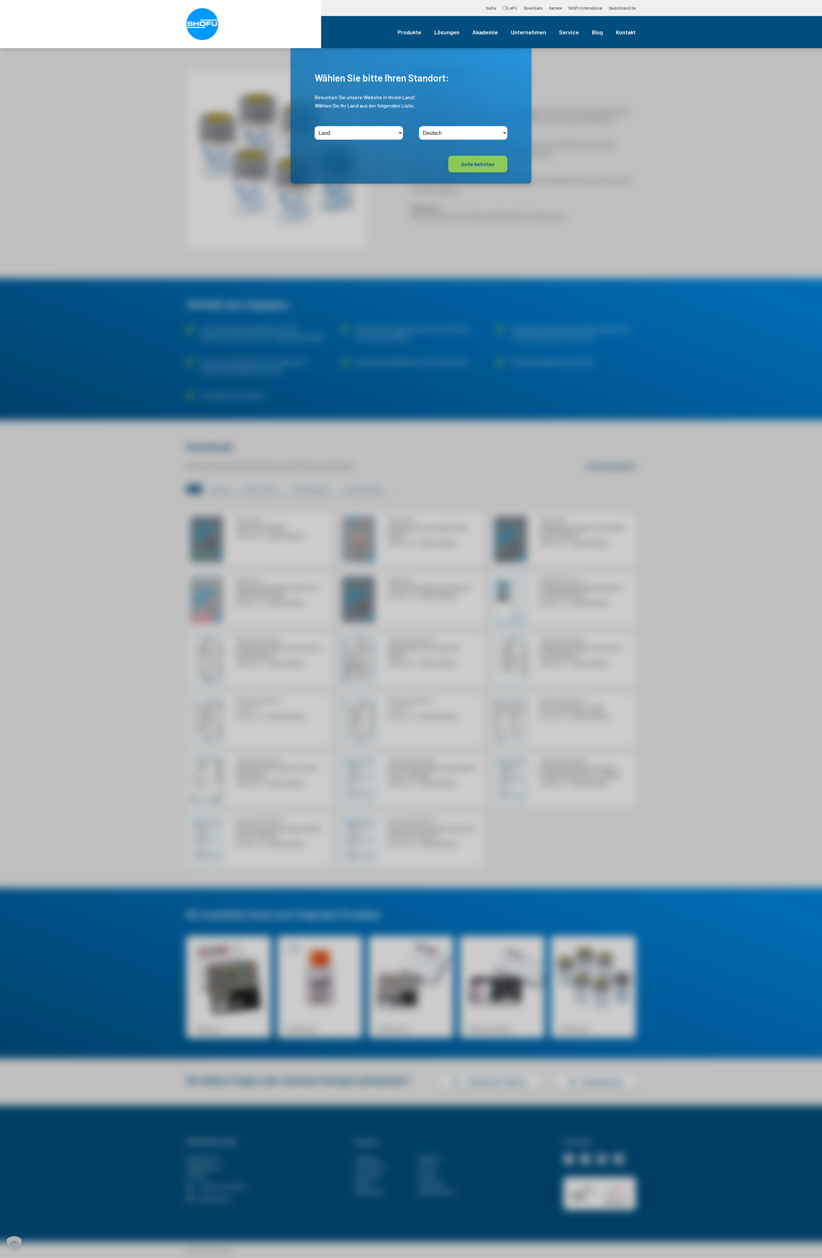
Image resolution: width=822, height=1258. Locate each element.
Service (569, 32)
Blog (597, 32)
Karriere (555, 8)
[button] (14, 1244)
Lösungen (446, 32)
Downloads (533, 8)
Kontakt (626, 32)
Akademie (485, 32)
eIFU (513, 8)
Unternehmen (528, 32)
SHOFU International (585, 8)
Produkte (409, 32)
